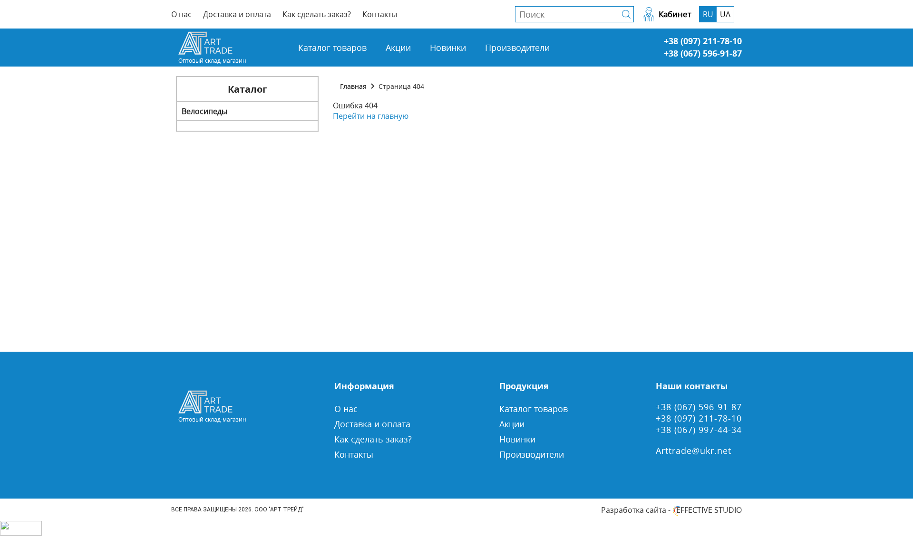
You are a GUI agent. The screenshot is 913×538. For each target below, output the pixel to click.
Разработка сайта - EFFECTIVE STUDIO (671, 510)
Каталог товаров (332, 47)
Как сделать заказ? (316, 14)
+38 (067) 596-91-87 (703, 53)
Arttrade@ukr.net (693, 450)
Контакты (379, 14)
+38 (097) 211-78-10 (703, 41)
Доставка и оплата (237, 14)
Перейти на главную (370, 116)
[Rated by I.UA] (21, 533)
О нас (181, 14)
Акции (398, 47)
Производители (517, 47)
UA (725, 14)
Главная (353, 86)
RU (708, 14)
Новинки (448, 47)
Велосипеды (204, 111)
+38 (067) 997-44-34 (699, 429)
